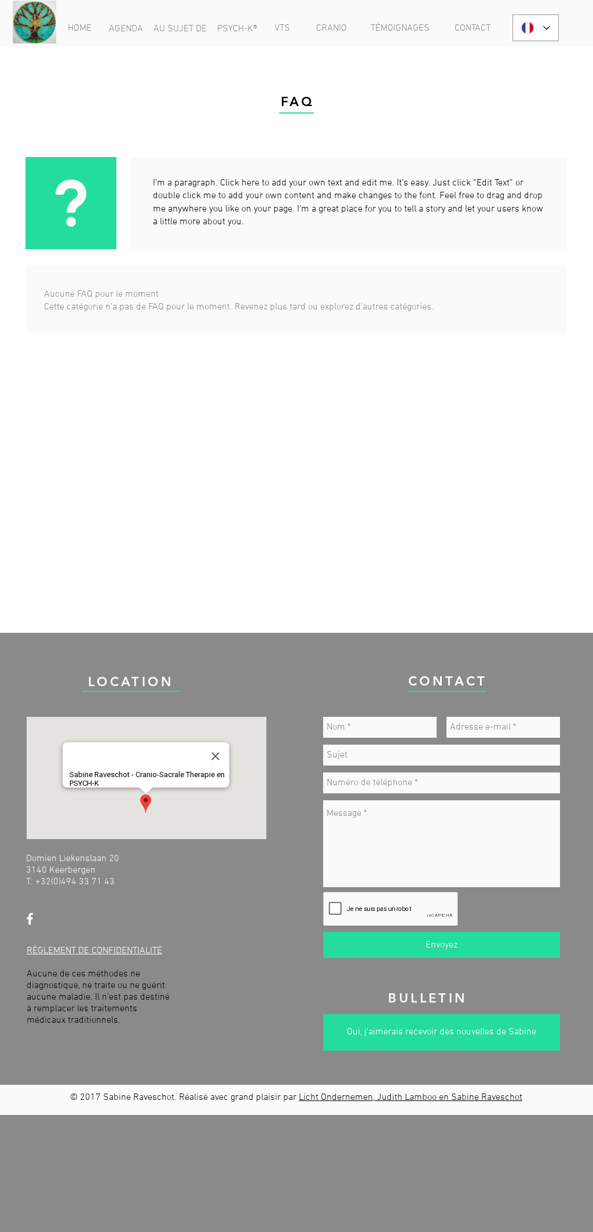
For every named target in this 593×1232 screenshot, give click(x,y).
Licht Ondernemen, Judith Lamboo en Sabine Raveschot (410, 1097)
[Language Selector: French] (536, 27)
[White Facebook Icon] (30, 919)
